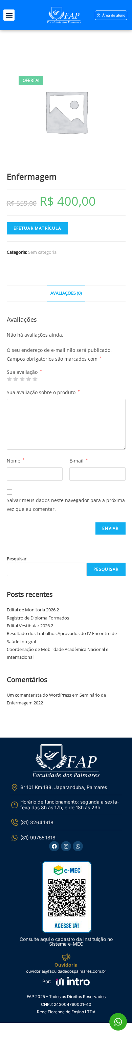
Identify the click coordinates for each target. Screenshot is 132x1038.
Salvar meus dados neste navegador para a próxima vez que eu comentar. (66, 504)
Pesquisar (16, 559)
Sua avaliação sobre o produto (43, 392)
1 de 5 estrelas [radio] (9, 379)
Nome (16, 460)
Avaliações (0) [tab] (66, 293)
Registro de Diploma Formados (38, 618)
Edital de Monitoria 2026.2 (33, 610)
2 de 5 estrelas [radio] (15, 379)
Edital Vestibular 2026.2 (30, 626)
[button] (9, 15)
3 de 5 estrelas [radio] (22, 379)
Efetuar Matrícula (37, 228)
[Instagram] (66, 846)
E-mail (78, 460)
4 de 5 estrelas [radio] (28, 379)
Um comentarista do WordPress (39, 695)
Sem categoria (42, 252)
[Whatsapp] (78, 846)
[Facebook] (54, 846)
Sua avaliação (24, 372)
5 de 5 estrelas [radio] (34, 379)
